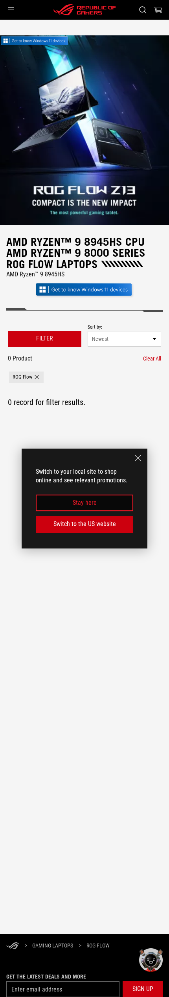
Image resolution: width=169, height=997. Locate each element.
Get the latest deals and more (46, 976)
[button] (11, 10)
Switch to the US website (84, 524)
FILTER (44, 338)
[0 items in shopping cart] (158, 10)
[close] (138, 458)
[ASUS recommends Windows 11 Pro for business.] (39, 41)
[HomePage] (12, 946)
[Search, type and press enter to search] (142, 10)
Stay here (85, 502)
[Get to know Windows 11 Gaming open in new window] (84, 296)
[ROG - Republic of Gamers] (84, 10)
